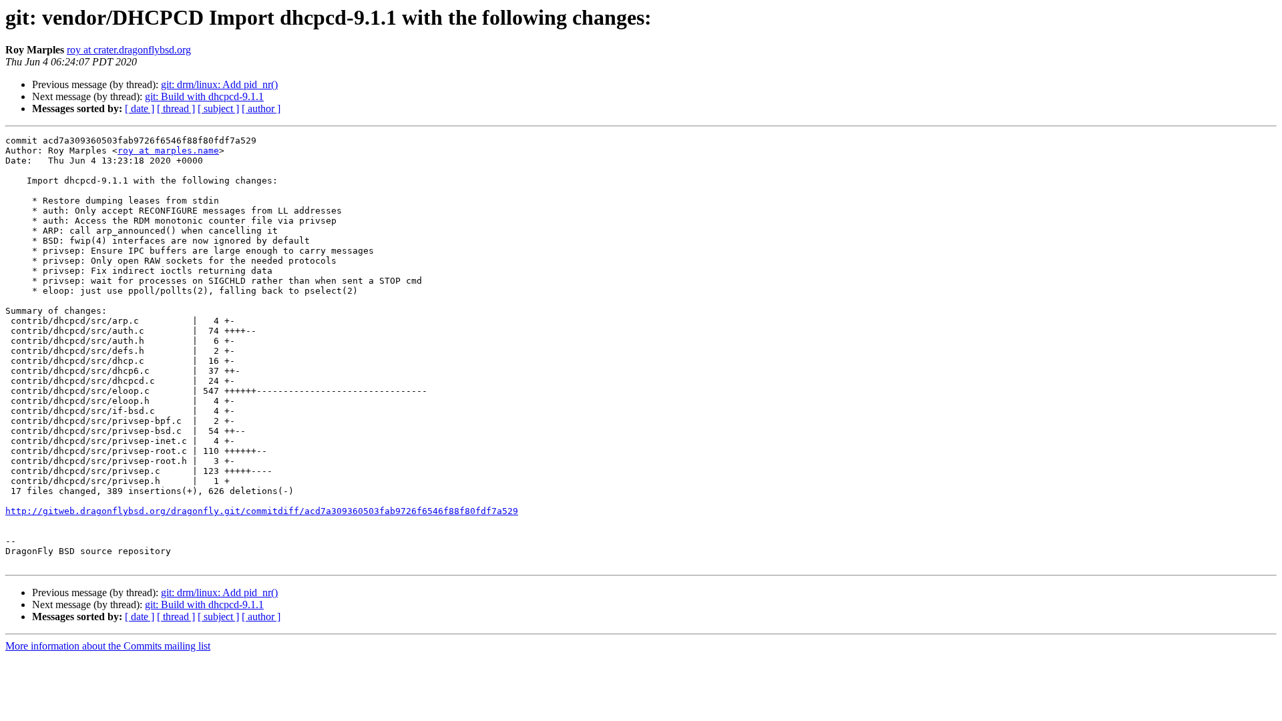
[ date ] (139, 108)
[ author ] (261, 108)
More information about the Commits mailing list (107, 646)
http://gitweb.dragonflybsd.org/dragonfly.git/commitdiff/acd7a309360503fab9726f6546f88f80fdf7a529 (261, 511)
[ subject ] (218, 108)
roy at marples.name (168, 151)
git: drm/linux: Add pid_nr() (219, 84)
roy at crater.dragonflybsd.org (129, 49)
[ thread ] (176, 108)
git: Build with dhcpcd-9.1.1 (204, 96)
